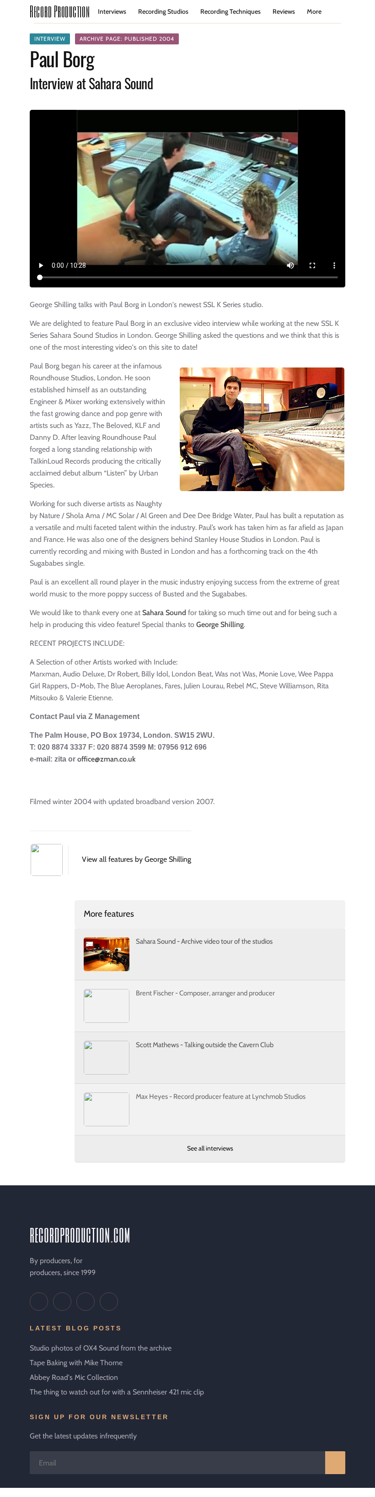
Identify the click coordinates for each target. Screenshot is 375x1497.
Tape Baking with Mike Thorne (76, 1362)
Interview (49, 38)
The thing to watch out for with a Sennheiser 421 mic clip (117, 1392)
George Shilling (220, 624)
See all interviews (210, 1148)
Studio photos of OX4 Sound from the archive (100, 1348)
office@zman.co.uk (106, 759)
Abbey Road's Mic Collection (74, 1377)
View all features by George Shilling (136, 859)
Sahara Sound (165, 612)
